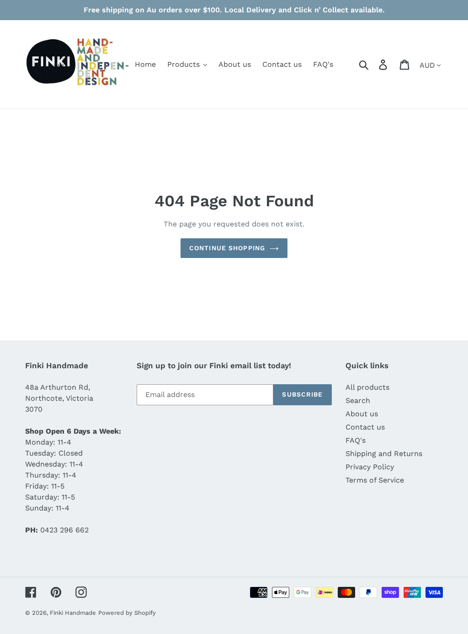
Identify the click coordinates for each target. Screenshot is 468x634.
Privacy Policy (370, 466)
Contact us (365, 427)
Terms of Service (375, 480)
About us (362, 413)
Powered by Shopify (127, 612)
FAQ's (356, 440)
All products (367, 387)
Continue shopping (227, 248)
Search (358, 400)
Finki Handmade (73, 612)
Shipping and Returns (384, 453)
